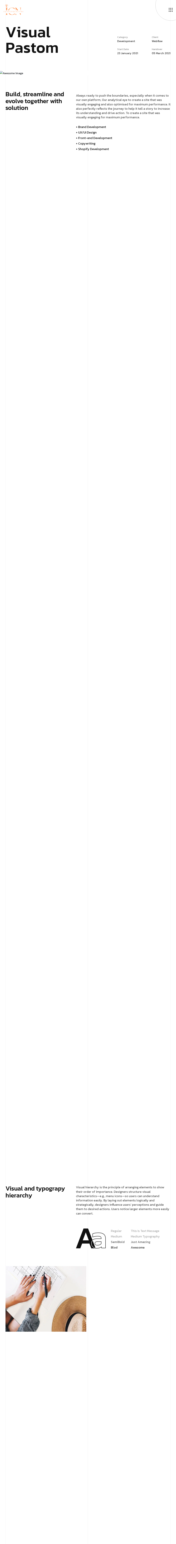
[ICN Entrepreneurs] (13, 9)
